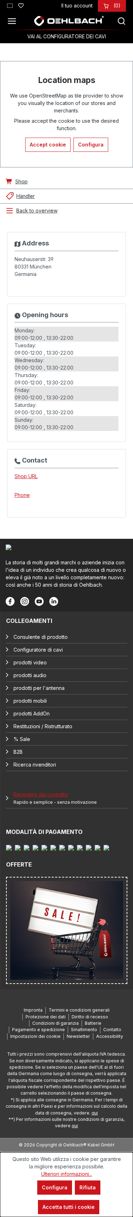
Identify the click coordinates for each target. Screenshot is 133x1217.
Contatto (112, 1029)
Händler (25, 196)
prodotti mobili (30, 701)
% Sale (21, 739)
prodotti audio (29, 675)
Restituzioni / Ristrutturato (42, 726)
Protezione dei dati (46, 1016)
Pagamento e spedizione (38, 1029)
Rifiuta (87, 1187)
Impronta (33, 1010)
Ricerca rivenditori (34, 765)
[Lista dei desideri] (21, 4)
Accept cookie (48, 145)
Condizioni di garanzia (55, 1023)
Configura (91, 145)
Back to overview (36, 211)
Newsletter (78, 1036)
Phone (22, 495)
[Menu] (14, 21)
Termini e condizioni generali (79, 1010)
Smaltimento (84, 1029)
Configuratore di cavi (38, 650)
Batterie (93, 1023)
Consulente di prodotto (40, 637)
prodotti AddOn (31, 713)
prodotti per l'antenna (39, 688)
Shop (21, 181)
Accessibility (109, 1036)
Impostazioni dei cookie (35, 1036)
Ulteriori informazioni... (66, 1174)
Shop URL (26, 476)
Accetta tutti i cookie (69, 1207)
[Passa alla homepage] (69, 21)
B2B (18, 752)
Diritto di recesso (90, 1016)
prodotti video (30, 662)
